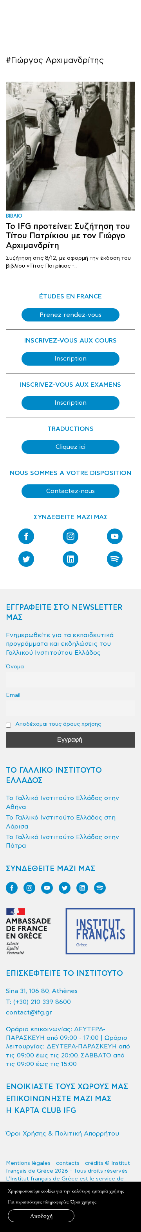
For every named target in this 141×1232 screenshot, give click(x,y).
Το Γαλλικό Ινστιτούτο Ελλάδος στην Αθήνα (62, 802)
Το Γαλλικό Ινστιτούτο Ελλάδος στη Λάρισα (61, 822)
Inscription (70, 358)
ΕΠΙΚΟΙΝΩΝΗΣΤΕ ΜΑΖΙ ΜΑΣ (59, 1099)
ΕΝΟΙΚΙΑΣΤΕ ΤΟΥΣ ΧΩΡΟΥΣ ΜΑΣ (67, 1086)
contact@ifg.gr (29, 1012)
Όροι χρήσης (83, 1201)
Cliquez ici (70, 446)
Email (13, 695)
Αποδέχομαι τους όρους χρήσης (57, 724)
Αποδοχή (41, 1216)
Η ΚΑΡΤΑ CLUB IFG (41, 1110)
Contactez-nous (70, 491)
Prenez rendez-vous (70, 314)
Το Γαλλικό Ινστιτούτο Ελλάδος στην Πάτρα (62, 841)
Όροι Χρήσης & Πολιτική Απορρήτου (62, 1133)
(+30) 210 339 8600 (42, 1001)
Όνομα (15, 666)
